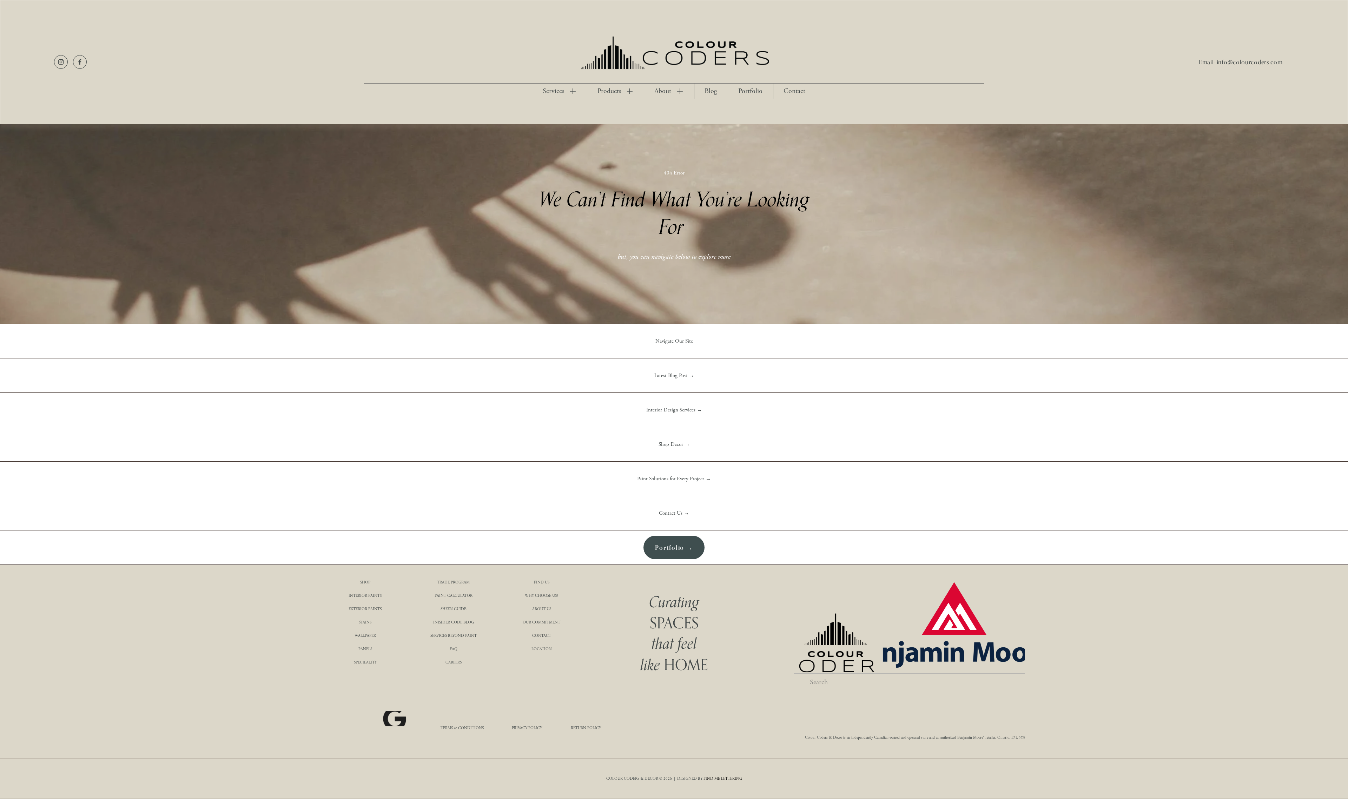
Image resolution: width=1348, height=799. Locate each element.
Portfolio (750, 91)
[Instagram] (61, 62)
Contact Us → (674, 513)
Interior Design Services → (674, 410)
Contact (794, 91)
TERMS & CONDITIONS (462, 728)
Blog (711, 91)
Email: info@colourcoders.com (1241, 62)
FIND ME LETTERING (722, 778)
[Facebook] (80, 62)
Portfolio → (674, 547)
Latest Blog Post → (674, 375)
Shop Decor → (674, 444)
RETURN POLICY (586, 728)
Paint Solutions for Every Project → (674, 478)
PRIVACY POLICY (527, 728)
